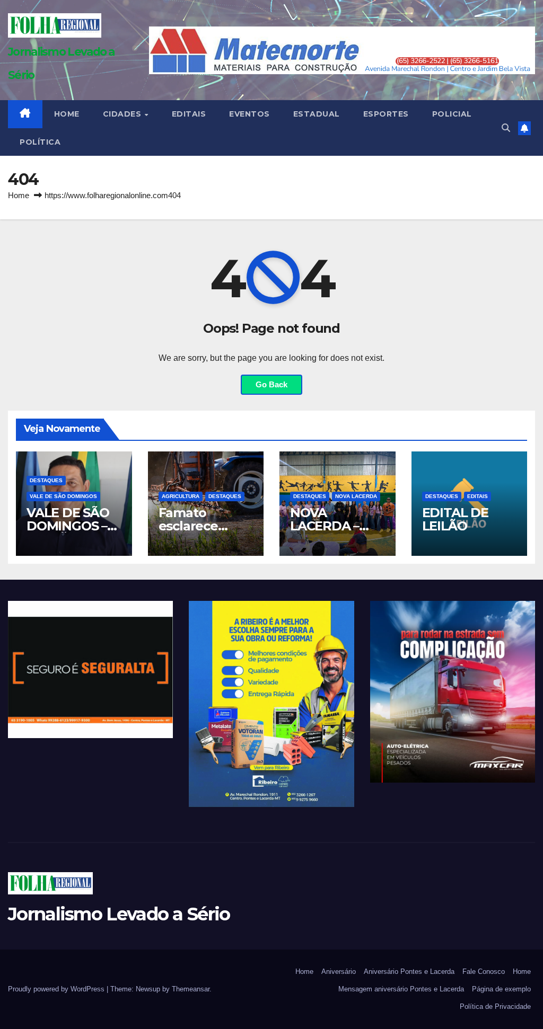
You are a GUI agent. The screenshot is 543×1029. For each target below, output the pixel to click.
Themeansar (190, 989)
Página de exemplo (501, 989)
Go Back (271, 384)
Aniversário (338, 971)
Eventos (249, 114)
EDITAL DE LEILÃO (455, 519)
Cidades (123, 114)
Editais (189, 114)
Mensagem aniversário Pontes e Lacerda (401, 989)
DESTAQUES (46, 480)
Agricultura (180, 496)
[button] (506, 127)
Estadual (316, 114)
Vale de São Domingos (63, 496)
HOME (67, 114)
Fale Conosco (483, 971)
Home (18, 195)
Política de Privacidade (495, 1006)
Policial (452, 114)
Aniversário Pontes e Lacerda (409, 971)
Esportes (386, 114)
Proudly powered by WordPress (57, 989)
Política (40, 142)
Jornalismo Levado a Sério (119, 914)
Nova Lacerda (356, 496)
